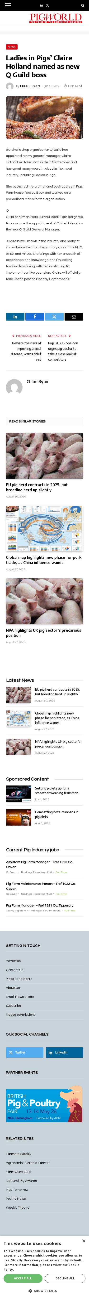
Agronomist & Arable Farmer (28, 1163)
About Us (13, 988)
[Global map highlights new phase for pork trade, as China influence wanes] (44, 528)
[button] (44, 1291)
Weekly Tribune (17, 1207)
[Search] (82, 5)
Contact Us (14, 970)
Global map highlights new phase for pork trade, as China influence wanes (44, 560)
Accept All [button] (23, 1278)
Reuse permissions (20, 1014)
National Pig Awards (21, 1180)
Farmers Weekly (18, 1154)
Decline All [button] (65, 1278)
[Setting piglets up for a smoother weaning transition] (18, 793)
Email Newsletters (20, 996)
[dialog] (44, 1267)
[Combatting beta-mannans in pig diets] (18, 817)
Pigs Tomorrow (17, 1189)
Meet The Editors (19, 979)
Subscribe (13, 1005)
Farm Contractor (19, 1172)
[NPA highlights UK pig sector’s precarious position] (44, 601)
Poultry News (16, 1198)
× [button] (83, 1241)
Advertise (13, 961)
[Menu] (8, 5)
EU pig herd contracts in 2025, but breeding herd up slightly (37, 487)
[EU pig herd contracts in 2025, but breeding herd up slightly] (44, 455)
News (12, 47)
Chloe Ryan (30, 86)
